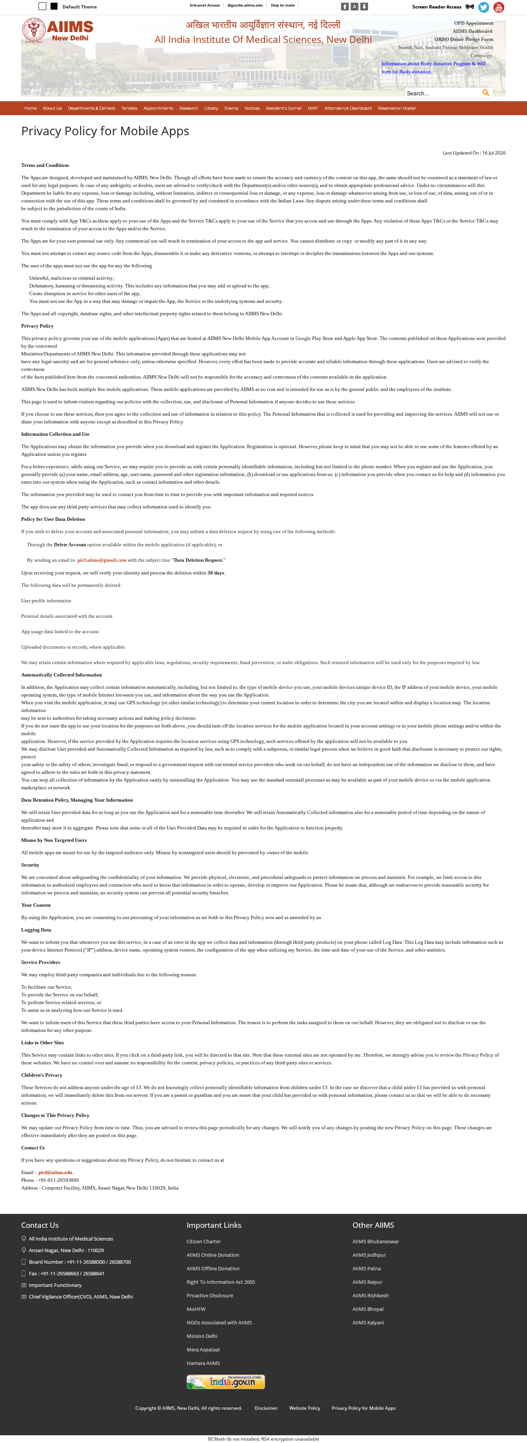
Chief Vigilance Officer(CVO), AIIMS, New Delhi (81, 1296)
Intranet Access (205, 5)
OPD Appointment (473, 23)
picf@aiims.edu (55, 1172)
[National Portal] (226, 1381)
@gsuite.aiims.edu (245, 5)
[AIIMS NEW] (58, 30)
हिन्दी (470, 6)
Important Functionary (55, 1285)
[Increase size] (345, 6)
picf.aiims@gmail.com (102, 560)
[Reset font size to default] (354, 6)
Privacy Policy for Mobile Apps (364, 1408)
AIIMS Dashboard (472, 31)
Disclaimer (266, 1408)
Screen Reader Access (436, 6)
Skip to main (283, 5)
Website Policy (304, 1408)
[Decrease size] (364, 6)
